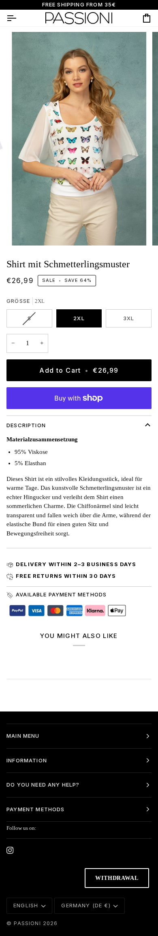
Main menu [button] (23, 735)
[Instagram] (10, 850)
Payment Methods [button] (35, 809)
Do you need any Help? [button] (43, 784)
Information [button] (26, 760)
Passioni (27, 923)
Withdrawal (117, 878)
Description (26, 425)
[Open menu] (18, 18)
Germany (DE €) (85, 905)
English (25, 905)
